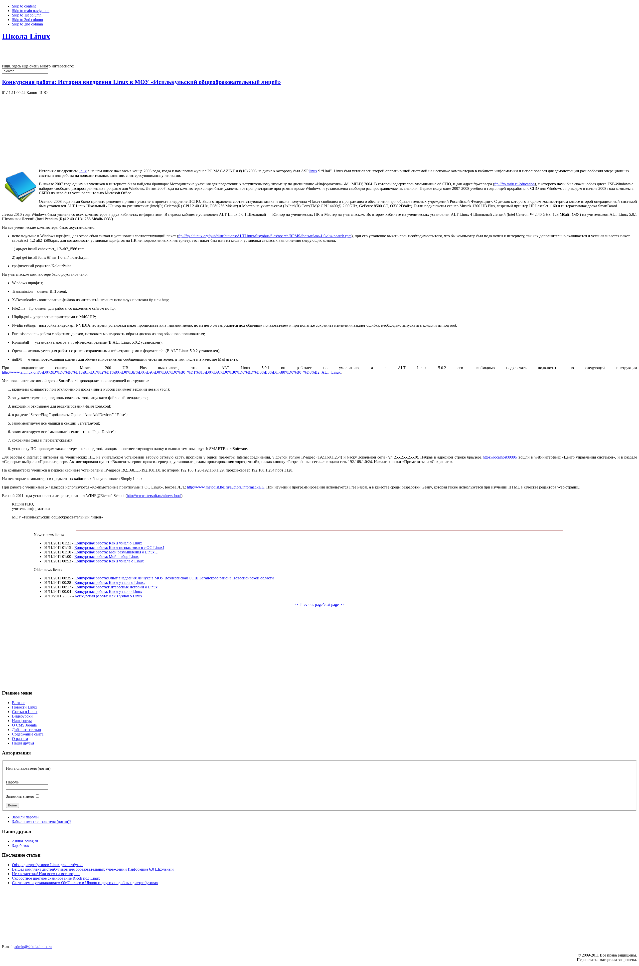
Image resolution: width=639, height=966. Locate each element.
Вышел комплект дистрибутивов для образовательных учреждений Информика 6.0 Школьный (93, 869)
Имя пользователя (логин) (28, 768)
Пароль (12, 782)
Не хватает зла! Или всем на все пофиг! (46, 874)
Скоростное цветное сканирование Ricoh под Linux (56, 878)
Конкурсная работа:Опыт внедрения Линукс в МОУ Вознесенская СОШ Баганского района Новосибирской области (174, 578)
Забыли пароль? (25, 817)
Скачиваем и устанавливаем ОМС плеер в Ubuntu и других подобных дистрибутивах (85, 883)
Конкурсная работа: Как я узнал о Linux (108, 543)
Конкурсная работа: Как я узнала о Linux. (109, 582)
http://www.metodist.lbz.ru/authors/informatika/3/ (225, 487)
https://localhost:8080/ (500, 457)
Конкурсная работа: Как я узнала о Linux (109, 561)
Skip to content (24, 6)
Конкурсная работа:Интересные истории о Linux (116, 587)
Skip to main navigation (30, 10)
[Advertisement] (152, 130)
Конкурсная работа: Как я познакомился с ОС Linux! (119, 547)
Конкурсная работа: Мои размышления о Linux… (116, 552)
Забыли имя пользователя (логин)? (41, 821)
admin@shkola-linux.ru (33, 947)
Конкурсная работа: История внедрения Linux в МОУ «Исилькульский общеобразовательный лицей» (141, 82)
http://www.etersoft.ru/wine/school (154, 495)
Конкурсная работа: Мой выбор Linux (106, 556)
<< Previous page (308, 604)
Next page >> (333, 604)
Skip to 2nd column (27, 19)
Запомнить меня (20, 796)
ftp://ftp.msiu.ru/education (514, 184)
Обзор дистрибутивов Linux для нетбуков (47, 865)
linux (83, 171)
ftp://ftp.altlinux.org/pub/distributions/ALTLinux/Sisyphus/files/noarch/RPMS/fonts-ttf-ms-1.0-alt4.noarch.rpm (264, 236)
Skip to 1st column (26, 15)
